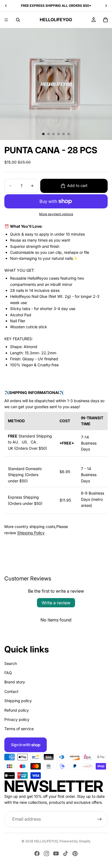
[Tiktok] (65, 853)
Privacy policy (16, 719)
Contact (11, 691)
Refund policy (16, 710)
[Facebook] (37, 853)
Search (10, 663)
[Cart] (105, 20)
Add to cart (77, 185)
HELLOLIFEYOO (46, 841)
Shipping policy (18, 700)
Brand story (14, 682)
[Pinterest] (75, 853)
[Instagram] (46, 853)
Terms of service (19, 728)
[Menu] (6, 20)
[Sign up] (99, 819)
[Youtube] (56, 853)
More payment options (56, 214)
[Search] (18, 20)
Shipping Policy (31, 532)
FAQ (8, 672)
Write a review (56, 602)
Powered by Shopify (75, 841)
